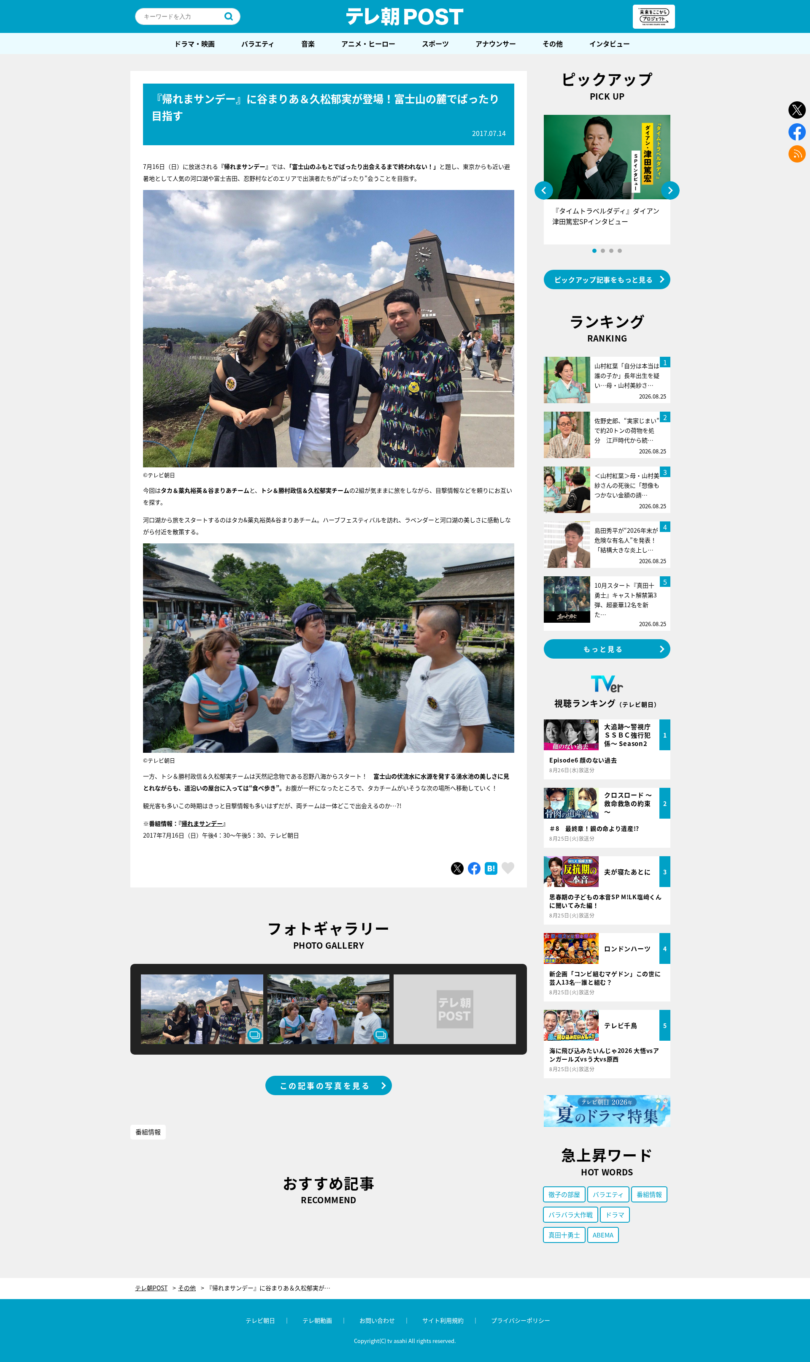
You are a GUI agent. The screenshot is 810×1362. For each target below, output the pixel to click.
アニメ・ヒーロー (368, 43)
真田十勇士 (564, 1234)
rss (797, 154)
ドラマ (614, 1214)
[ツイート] (457, 868)
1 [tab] (594, 251)
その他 (553, 43)
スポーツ (435, 43)
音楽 (308, 43)
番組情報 (148, 1131)
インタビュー (609, 43)
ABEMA (603, 1234)
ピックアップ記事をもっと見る (603, 279)
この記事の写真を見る (325, 1085)
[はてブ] (491, 868)
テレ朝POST (405, 16)
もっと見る (603, 649)
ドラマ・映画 (194, 43)
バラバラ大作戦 (570, 1214)
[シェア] (474, 868)
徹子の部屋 (564, 1194)
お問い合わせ (377, 1320)
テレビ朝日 (260, 1320)
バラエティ (258, 43)
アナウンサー (495, 43)
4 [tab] (620, 251)
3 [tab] (611, 251)
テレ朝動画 (317, 1320)
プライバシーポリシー (520, 1320)
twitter (797, 110)
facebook (797, 132)
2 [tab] (603, 251)
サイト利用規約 (443, 1320)
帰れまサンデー (202, 823)
